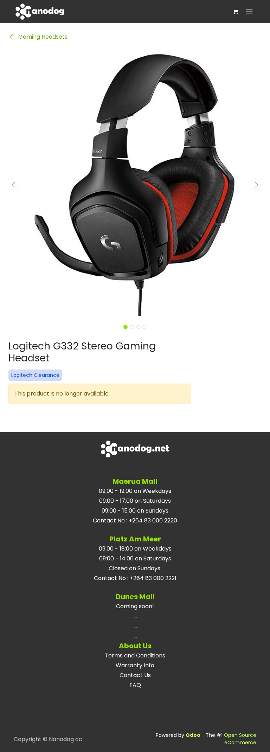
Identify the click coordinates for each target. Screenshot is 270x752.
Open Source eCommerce (240, 739)
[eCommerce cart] (235, 12)
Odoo (193, 735)
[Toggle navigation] (249, 12)
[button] (13, 184)
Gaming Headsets (42, 37)
